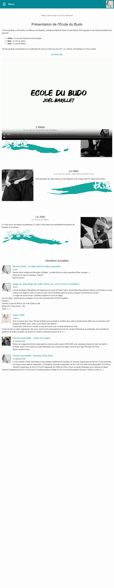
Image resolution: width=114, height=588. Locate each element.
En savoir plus (57, 54)
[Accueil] (109, 4)
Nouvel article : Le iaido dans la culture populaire (37, 266)
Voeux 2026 (18, 315)
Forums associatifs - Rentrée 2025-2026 (33, 355)
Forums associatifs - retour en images (31, 338)
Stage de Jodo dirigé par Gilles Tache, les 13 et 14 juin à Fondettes (46, 284)
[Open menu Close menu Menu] (4, 4)
